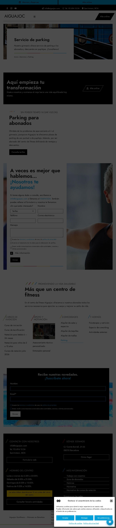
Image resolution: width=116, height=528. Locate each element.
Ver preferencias (103, 518)
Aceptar (65, 518)
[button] (111, 501)
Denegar (84, 518)
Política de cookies (75, 523)
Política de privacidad (91, 523)
